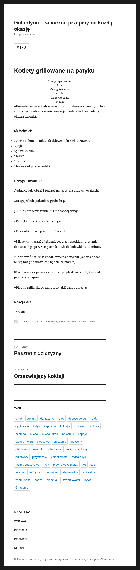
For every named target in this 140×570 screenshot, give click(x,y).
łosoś (87, 480)
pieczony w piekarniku (29, 449)
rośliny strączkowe (27, 464)
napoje (82, 434)
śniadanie (21, 487)
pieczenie (60, 441)
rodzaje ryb (79, 457)
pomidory (81, 449)
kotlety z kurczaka (61, 321)
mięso (34, 434)
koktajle (65, 426)
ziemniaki (53, 480)
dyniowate (22, 426)
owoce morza (24, 441)
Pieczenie (20, 530)
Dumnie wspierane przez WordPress (93, 559)
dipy (61, 418)
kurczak (76, 321)
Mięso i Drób (22, 512)
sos (92, 464)
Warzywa (20, 521)
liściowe (94, 426)
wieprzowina (70, 472)
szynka (20, 472)
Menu (21, 47)
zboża (38, 480)
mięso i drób (88, 321)
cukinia (31, 418)
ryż (84, 464)
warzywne (51, 472)
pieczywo (54, 449)
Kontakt (19, 548)
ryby (46, 464)
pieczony (76, 441)
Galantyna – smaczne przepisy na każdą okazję (63, 25)
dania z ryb (47, 418)
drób (47, 321)
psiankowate (59, 457)
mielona (20, 434)
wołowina (88, 472)
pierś (68, 449)
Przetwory (20, 539)
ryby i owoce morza (65, 464)
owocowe (43, 441)
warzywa (34, 472)
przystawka (39, 457)
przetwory (21, 457)
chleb (19, 418)
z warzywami (71, 480)
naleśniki (68, 434)
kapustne (50, 426)
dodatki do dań (78, 418)
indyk (36, 426)
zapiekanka (22, 480)
